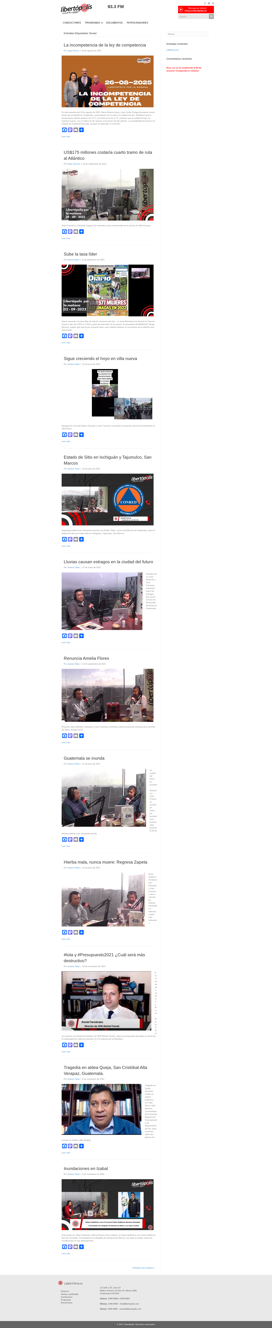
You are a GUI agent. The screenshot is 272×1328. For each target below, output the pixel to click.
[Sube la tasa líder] (108, 290)
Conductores (66, 1297)
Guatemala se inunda (84, 758)
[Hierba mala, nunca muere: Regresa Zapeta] (103, 899)
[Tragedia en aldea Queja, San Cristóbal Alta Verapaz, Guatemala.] (101, 1109)
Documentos (66, 1302)
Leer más (66, 136)
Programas (66, 1300)
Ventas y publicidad (69, 1294)
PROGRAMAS (92, 23)
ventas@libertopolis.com (130, 1309)
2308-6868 (113, 1304)
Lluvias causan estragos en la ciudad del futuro (108, 561)
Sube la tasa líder (80, 254)
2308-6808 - (113, 1309)
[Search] (211, 16)
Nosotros (65, 1291)
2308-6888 (113, 1298)
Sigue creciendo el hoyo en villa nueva (100, 358)
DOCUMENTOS (114, 23)
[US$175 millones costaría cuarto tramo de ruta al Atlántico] (108, 194)
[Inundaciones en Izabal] (108, 1204)
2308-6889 (125, 1298)
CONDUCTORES (72, 23)
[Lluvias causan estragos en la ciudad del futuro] (102, 601)
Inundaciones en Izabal (86, 1168)
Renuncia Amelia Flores (86, 658)
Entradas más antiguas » (144, 1268)
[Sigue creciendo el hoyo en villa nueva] (108, 395)
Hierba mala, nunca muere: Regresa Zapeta (105, 862)
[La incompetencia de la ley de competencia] (108, 81)
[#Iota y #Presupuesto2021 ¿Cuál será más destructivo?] (106, 1001)
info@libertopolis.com (129, 1304)
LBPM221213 (172, 50)
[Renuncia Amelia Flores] (108, 695)
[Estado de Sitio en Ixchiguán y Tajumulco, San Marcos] (108, 499)
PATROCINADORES (137, 23)
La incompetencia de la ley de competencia (105, 45)
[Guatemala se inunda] (104, 798)
